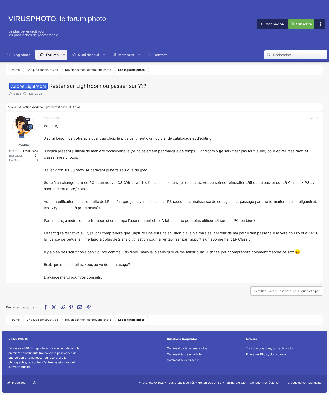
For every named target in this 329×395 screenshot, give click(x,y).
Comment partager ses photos (187, 348)
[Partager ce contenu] (312, 118)
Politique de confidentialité (304, 382)
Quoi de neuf (88, 55)
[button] (63, 55)
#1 (318, 118)
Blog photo (22, 55)
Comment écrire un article (184, 354)
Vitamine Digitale (234, 382)
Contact (160, 55)
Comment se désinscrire (183, 360)
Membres (126, 55)
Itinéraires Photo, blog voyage (266, 354)
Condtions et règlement (265, 382)
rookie (17, 93)
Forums (52, 55)
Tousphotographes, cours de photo (269, 348)
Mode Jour (18, 382)
